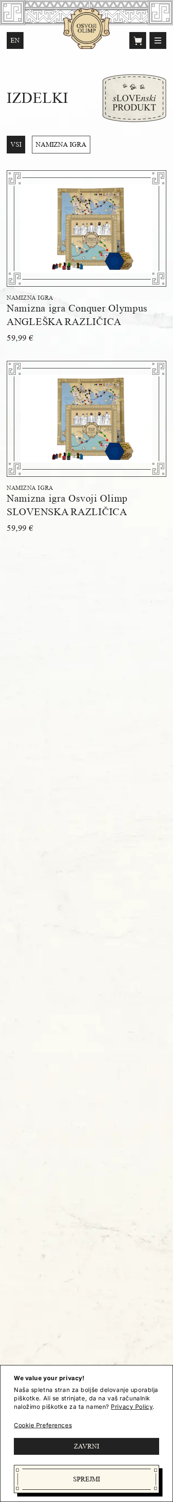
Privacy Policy (131, 1406)
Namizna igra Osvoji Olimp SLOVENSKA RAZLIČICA (67, 505)
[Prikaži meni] (157, 40)
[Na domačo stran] (86, 28)
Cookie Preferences (43, 1425)
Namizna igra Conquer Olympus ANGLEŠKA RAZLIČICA (77, 315)
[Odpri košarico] (137, 40)
